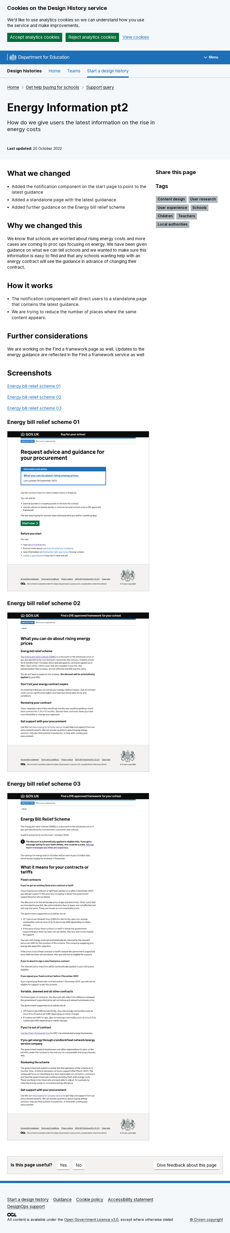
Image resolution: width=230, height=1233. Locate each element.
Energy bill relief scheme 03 (34, 408)
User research (203, 199)
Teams (73, 71)
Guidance (62, 1199)
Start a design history (108, 71)
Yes (63, 1165)
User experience (172, 207)
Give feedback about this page (187, 1165)
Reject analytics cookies (92, 37)
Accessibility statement (130, 1199)
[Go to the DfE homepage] (38, 58)
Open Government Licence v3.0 (91, 1219)
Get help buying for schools (52, 87)
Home (54, 71)
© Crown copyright (206, 1219)
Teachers (186, 216)
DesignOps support (26, 1206)
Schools (199, 207)
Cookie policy (89, 1199)
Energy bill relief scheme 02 (34, 397)
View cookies (135, 37)
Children (165, 216)
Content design (171, 199)
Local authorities (173, 224)
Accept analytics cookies (35, 37)
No (79, 1165)
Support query (100, 87)
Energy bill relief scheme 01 (33, 386)
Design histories (24, 71)
